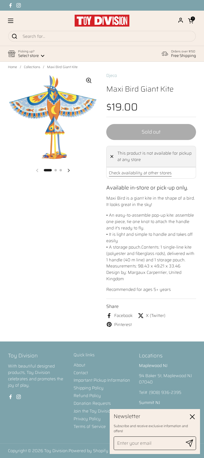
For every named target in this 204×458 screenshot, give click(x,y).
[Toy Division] (102, 21)
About (79, 365)
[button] (190, 20)
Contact (81, 372)
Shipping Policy (89, 388)
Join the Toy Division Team (99, 411)
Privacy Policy (87, 418)
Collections (32, 67)
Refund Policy (87, 395)
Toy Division (56, 450)
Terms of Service (90, 426)
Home (12, 67)
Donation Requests (92, 403)
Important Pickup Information (102, 380)
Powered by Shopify (88, 450)
